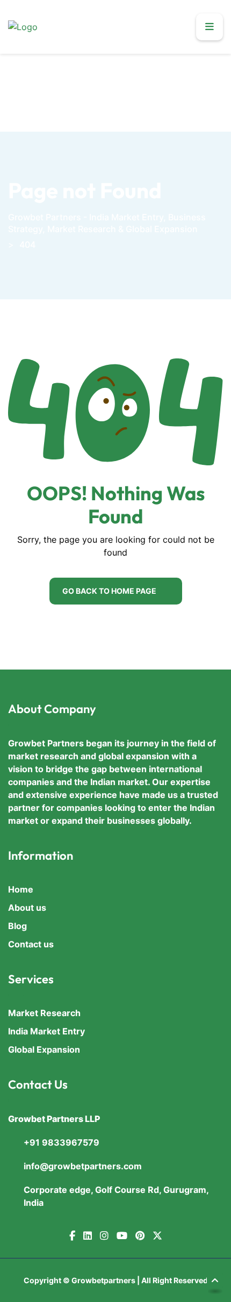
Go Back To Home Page (109, 590)
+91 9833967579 (61, 1142)
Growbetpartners (103, 1280)
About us (27, 907)
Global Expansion (44, 1049)
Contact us (31, 944)
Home (20, 889)
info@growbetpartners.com (83, 1166)
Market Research (44, 1013)
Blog (17, 925)
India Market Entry (46, 1031)
